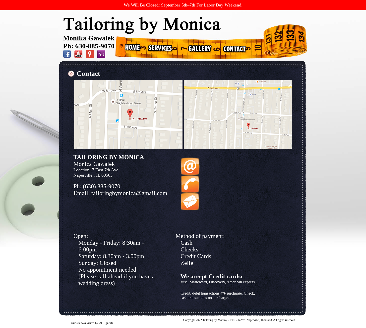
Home (133, 48)
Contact (234, 48)
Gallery (198, 48)
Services (160, 48)
